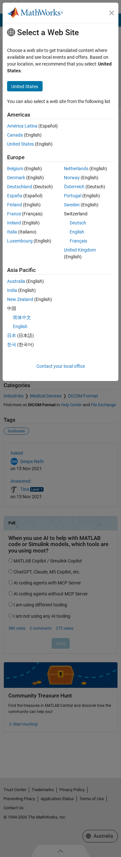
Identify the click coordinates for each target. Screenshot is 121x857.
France (14, 213)
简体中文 (22, 317)
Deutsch (78, 222)
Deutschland (19, 186)
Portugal (72, 195)
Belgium (15, 168)
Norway (72, 177)
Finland (14, 204)
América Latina (22, 126)
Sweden (72, 204)
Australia (16, 281)
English (77, 231)
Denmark (16, 177)
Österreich (74, 186)
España (14, 195)
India (12, 290)
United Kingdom (80, 250)
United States (20, 144)
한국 (11, 344)
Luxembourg (20, 240)
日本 (11, 335)
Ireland (14, 222)
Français (78, 240)
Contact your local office (60, 366)
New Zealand (20, 299)
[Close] (111, 12)
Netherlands (76, 168)
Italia (12, 231)
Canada (15, 135)
